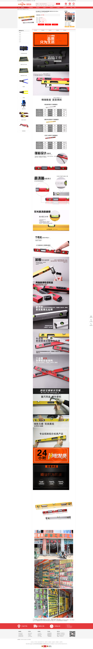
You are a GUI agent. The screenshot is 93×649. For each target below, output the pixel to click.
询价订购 (41, 24)
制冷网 (22, 639)
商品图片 (50, 30)
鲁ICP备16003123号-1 (63, 643)
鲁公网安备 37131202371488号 (55, 643)
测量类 (20, 32)
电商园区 (64, 7)
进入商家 (67, 26)
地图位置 (72, 26)
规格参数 (43, 30)
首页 (18, 9)
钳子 (39, 5)
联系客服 (48, 24)
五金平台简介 (30, 633)
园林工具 (49, 5)
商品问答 (64, 30)
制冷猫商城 (29, 639)
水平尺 (28, 9)
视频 (71, 7)
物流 (75, 7)
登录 (32, 0)
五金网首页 (31, 7)
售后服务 (57, 30)
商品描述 (35, 30)
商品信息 (37, 7)
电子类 (20, 41)
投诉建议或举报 (20, 636)
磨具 (41, 5)
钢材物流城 (39, 635)
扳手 (43, 5)
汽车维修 (52, 5)
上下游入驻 (39, 633)
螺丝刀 (37, 5)
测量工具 (24, 9)
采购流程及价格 (20, 635)
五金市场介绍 (20, 633)
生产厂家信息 (40, 636)
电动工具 (46, 5)
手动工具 (21, 9)
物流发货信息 (40, 634)
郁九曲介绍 (29, 634)
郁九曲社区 (25, 639)
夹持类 (20, 34)
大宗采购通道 (20, 634)
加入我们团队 (30, 636)
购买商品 (55, 24)
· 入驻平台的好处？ (69, 627)
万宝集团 (29, 635)
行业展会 (58, 7)
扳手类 (20, 36)
